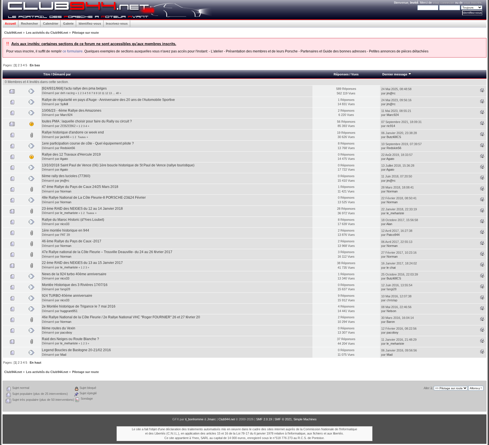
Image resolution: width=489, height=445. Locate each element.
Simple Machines (305, 419)
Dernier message (395, 74)
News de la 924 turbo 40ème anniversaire (74, 274)
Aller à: (428, 388)
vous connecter (443, 2)
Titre (46, 74)
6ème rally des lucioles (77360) (66, 176)
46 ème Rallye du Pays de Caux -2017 (71, 241)
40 (117, 93)
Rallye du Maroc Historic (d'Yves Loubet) (73, 220)
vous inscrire (472, 2)
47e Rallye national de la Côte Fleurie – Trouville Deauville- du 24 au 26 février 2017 (107, 252)
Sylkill (64, 104)
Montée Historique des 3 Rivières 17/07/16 (75, 285)
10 (99, 93)
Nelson (391, 311)
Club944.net (226, 419)
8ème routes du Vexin (58, 328)
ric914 (391, 126)
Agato (64, 158)
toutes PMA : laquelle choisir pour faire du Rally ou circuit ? (87, 121)
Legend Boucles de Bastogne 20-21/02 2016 (76, 350)
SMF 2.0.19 (264, 419)
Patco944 (393, 234)
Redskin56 (67, 148)
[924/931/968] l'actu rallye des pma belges (74, 88)
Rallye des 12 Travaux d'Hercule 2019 (71, 154)
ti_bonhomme (194, 419)
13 (110, 93)
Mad (63, 354)
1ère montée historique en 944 (65, 230)
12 (106, 93)
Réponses (341, 74)
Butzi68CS (394, 137)
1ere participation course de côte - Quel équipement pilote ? (88, 143)
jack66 (64, 137)
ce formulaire (73, 51)
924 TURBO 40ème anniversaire (67, 296)
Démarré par (62, 74)
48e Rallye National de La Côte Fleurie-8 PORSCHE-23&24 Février (94, 198)
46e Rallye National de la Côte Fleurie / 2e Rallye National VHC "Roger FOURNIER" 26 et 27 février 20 (121, 317)
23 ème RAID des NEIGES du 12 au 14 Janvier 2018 (82, 209)
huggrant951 (69, 311)
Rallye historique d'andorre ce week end (73, 132)
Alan (389, 224)
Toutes (82, 137)
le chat (391, 267)
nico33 (64, 224)
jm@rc (391, 93)
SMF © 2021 (283, 419)
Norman (65, 191)
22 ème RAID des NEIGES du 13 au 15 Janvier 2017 (82, 263)
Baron (391, 321)
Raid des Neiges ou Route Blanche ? (70, 339)
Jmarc (211, 419)
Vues (355, 74)
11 (103, 93)
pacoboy (66, 332)
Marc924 (66, 114)
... (114, 93)
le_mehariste (69, 213)
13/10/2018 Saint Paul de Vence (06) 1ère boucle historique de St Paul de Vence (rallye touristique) (118, 165)
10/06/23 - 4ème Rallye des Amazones (71, 111)
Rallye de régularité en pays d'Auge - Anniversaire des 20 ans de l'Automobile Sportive (108, 100)
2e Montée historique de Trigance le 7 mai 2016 (78, 306)
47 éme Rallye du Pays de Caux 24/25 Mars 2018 (80, 187)
